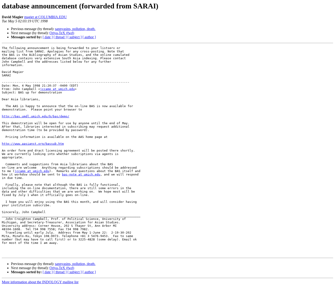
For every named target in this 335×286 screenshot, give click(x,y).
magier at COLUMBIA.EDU (45, 17)
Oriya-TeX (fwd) (61, 33)
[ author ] (89, 37)
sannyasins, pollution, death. (75, 29)
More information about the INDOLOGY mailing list (40, 282)
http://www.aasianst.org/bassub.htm (33, 143)
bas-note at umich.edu (81, 174)
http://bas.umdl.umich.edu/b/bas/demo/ (35, 116)
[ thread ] (60, 37)
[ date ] (48, 37)
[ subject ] (74, 37)
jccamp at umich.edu (57, 89)
